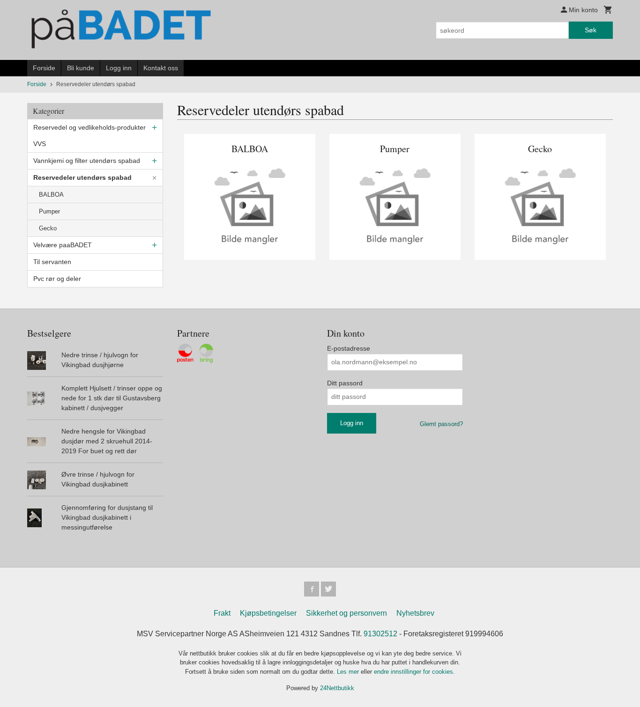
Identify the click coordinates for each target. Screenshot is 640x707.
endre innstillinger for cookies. (414, 671)
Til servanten (52, 261)
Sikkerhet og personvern (346, 613)
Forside (44, 68)
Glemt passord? (441, 423)
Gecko (48, 228)
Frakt (222, 613)
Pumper (49, 211)
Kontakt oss (160, 68)
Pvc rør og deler (57, 278)
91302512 (380, 634)
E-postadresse (348, 348)
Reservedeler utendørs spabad (82, 177)
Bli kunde (80, 68)
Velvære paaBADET (62, 245)
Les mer (349, 671)
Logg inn (119, 68)
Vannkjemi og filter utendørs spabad (86, 160)
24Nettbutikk (337, 688)
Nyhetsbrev (415, 613)
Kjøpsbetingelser (268, 613)
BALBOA (51, 194)
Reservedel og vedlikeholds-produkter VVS (89, 135)
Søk (590, 30)
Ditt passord (345, 383)
